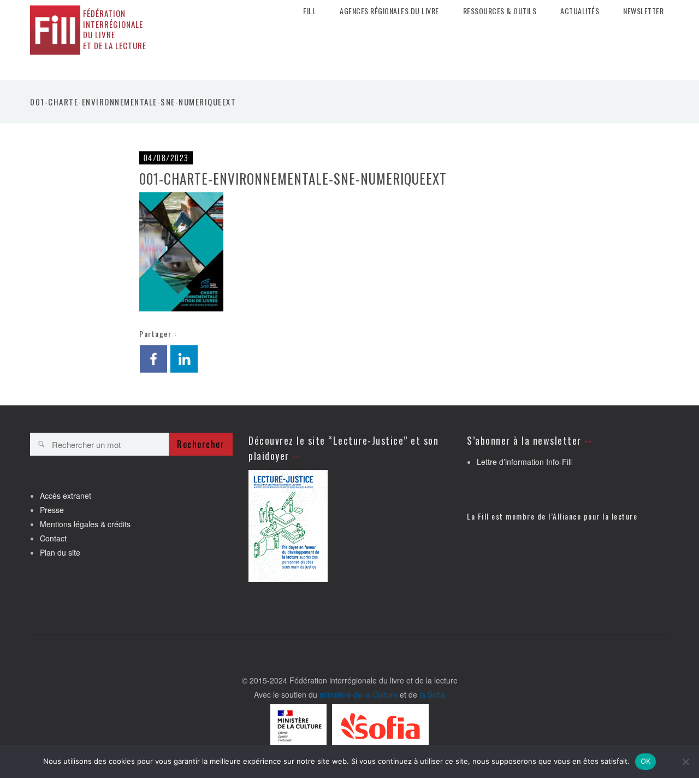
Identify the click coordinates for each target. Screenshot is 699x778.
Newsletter (643, 10)
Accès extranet (65, 495)
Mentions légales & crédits (85, 523)
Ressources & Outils (500, 10)
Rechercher (200, 444)
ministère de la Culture (358, 694)
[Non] (685, 761)
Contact (53, 538)
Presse (52, 509)
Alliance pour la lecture (595, 516)
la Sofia (432, 694)
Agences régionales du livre (389, 10)
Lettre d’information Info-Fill (524, 461)
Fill (309, 10)
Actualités (579, 10)
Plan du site (60, 552)
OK (646, 761)
